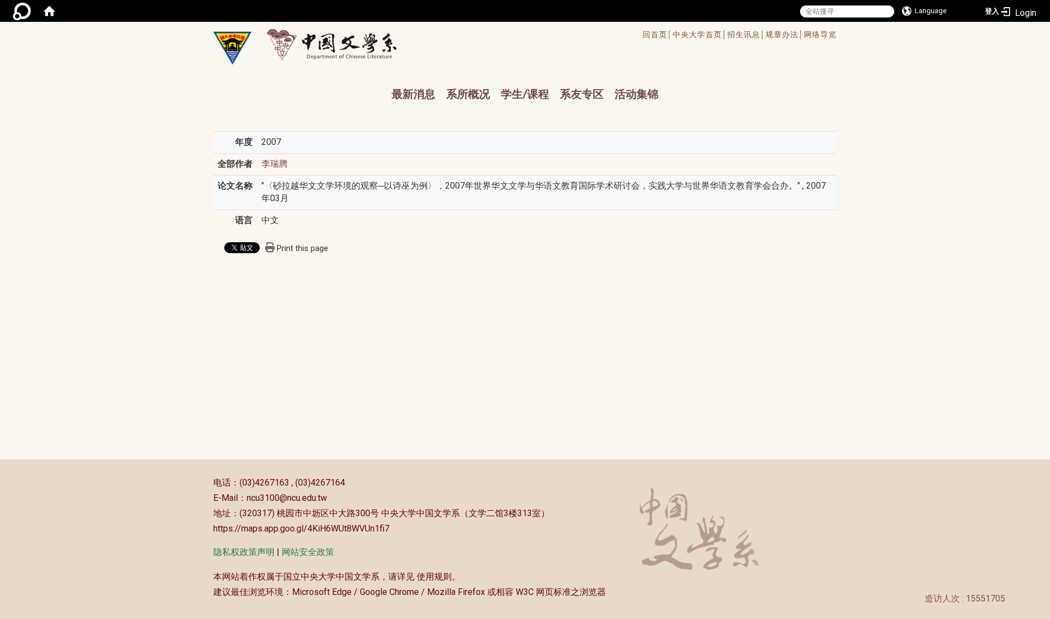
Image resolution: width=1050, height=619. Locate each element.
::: (207, 482)
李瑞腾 (274, 163)
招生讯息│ (746, 34)
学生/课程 (525, 94)
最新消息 (413, 94)
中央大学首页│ (700, 34)
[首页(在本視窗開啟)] (49, 11)
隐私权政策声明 (244, 552)
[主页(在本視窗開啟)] (232, 48)
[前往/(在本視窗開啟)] (342, 44)
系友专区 (582, 94)
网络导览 (820, 34)
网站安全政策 (308, 552)
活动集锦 (636, 94)
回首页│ (658, 34)
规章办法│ (785, 34)
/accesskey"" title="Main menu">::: (488, 36)
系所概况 (468, 94)
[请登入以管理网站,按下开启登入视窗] (22, 11)
